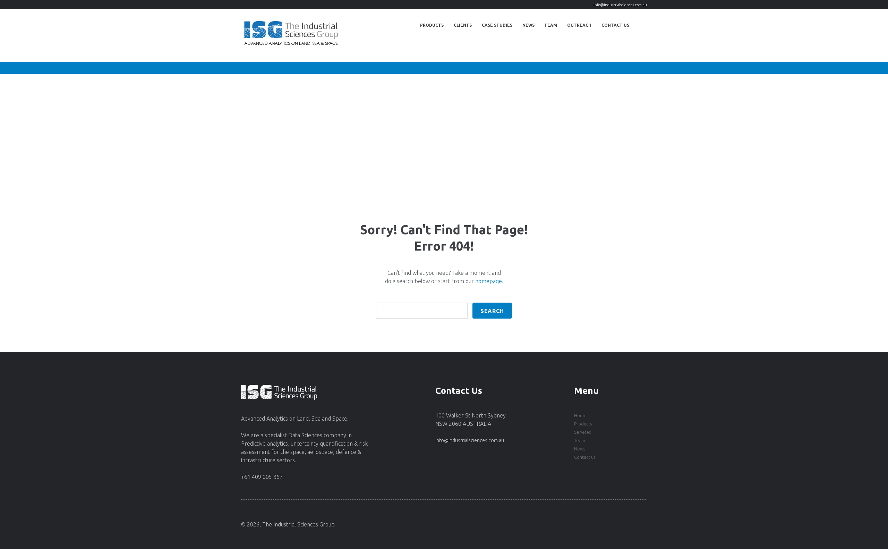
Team (550, 25)
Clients (463, 25)
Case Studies (497, 25)
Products (432, 25)
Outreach (579, 25)
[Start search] (492, 311)
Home (580, 415)
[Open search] (640, 25)
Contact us (584, 457)
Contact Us (615, 25)
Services (582, 432)
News (528, 25)
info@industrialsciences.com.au (620, 5)
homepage (488, 281)
